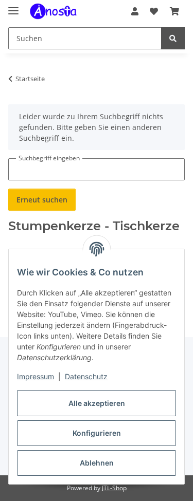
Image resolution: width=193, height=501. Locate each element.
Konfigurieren (97, 433)
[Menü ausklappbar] (13, 6)
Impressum (35, 376)
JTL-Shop (114, 488)
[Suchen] (173, 38)
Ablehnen (97, 462)
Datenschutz (86, 376)
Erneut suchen (41, 200)
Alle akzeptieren (96, 403)
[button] (135, 11)
